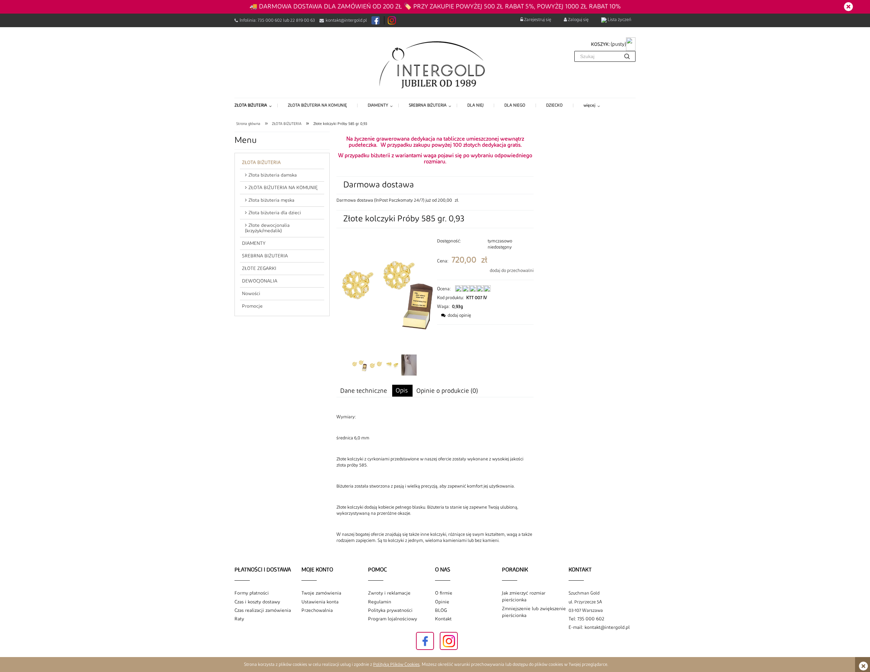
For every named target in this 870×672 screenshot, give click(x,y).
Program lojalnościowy (392, 619)
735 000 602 (270, 20)
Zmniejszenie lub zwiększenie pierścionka (534, 612)
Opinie (442, 602)
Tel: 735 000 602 (586, 619)
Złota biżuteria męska (271, 200)
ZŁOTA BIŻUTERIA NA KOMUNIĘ (283, 187)
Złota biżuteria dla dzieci (274, 213)
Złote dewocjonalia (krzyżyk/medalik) (267, 228)
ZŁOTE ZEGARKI (259, 268)
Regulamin (379, 602)
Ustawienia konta (319, 602)
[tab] (402, 391)
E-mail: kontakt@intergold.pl (599, 627)
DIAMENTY (253, 243)
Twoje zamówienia (321, 593)
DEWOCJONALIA (259, 281)
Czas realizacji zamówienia (262, 610)
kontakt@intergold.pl (346, 20)
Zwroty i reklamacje (389, 593)
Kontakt (443, 619)
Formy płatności (251, 593)
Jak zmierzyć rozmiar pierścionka (523, 596)
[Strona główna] (435, 64)
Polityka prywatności (390, 610)
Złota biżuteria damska (272, 175)
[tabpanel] (435, 479)
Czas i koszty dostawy (257, 602)
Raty (239, 619)
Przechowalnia (317, 610)
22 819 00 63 (302, 20)
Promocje (252, 306)
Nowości (251, 293)
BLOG (441, 610)
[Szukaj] (627, 56)
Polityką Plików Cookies (396, 664)
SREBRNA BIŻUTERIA (265, 256)
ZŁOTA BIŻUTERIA (261, 162)
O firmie (443, 593)
